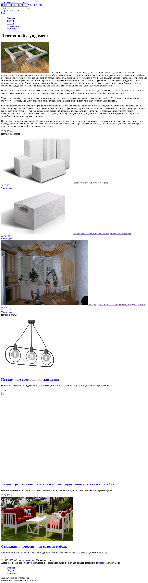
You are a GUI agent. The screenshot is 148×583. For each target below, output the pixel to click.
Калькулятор (13, 26)
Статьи (10, 23)
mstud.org (29, 560)
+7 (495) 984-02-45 (10, 10)
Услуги (10, 21)
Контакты (12, 28)
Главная (11, 18)
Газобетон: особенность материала (91, 182)
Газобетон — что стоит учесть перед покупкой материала (102, 233)
